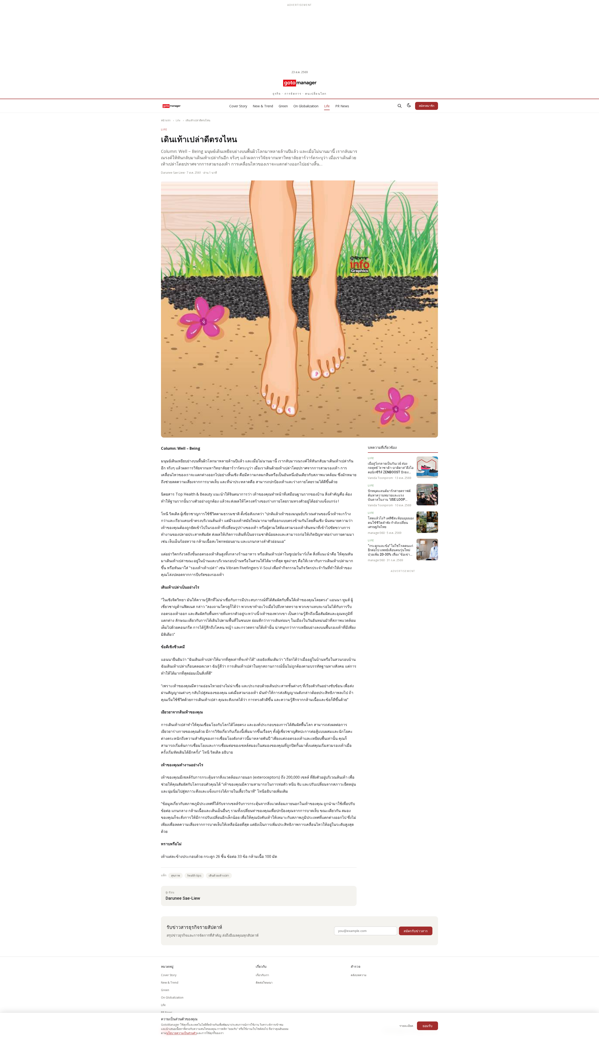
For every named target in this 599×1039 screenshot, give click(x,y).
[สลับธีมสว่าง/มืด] (409, 106)
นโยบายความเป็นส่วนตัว (181, 1033)
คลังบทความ (358, 975)
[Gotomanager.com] (299, 82)
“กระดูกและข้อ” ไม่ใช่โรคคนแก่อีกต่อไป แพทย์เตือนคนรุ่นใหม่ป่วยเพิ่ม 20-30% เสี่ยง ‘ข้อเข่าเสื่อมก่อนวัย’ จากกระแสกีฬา (390, 550)
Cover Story (238, 106)
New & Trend (263, 106)
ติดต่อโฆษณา (264, 983)
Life (327, 106)
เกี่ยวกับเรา (262, 975)
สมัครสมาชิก (426, 106)
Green (283, 106)
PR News (342, 106)
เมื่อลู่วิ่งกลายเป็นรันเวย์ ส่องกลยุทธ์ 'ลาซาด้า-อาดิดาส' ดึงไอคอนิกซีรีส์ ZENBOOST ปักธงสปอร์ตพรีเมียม (390, 468)
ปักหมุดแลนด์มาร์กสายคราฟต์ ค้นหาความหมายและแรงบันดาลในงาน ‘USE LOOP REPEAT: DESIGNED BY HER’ (389, 495)
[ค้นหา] (399, 106)
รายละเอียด (406, 1026)
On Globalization (305, 106)
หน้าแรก (166, 120)
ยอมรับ (427, 1026)
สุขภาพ (175, 875)
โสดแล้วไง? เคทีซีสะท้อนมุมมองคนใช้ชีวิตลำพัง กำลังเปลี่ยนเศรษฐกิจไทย (391, 523)
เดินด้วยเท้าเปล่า (219, 875)
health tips (194, 875)
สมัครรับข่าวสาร (416, 931)
